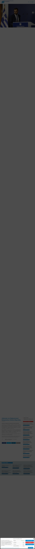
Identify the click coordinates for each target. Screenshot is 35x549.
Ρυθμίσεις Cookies (30, 547)
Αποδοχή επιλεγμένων (30, 540)
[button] (33, 538)
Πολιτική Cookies (2, 547)
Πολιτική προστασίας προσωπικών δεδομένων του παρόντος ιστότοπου (12, 547)
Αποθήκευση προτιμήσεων (29, 544)
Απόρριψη (29, 542)
